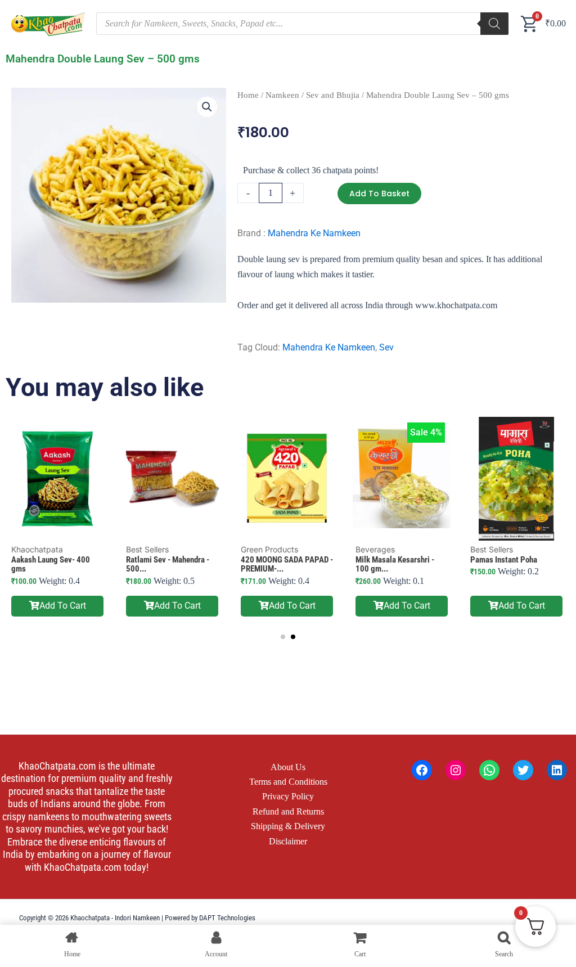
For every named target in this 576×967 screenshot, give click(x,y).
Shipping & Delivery (288, 826)
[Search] (494, 23)
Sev (386, 347)
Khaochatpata (37, 549)
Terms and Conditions (288, 781)
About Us (288, 767)
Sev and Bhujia (332, 95)
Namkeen (282, 95)
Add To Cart (62, 605)
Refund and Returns (288, 811)
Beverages (375, 549)
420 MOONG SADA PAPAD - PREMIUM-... (287, 564)
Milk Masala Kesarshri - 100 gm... (395, 564)
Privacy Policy (288, 796)
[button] (207, 107)
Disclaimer (288, 841)
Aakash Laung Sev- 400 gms (50, 564)
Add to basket (379, 193)
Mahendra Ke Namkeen (314, 233)
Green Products (269, 549)
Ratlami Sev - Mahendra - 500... (167, 564)
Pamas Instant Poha (503, 560)
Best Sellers (147, 549)
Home (248, 95)
